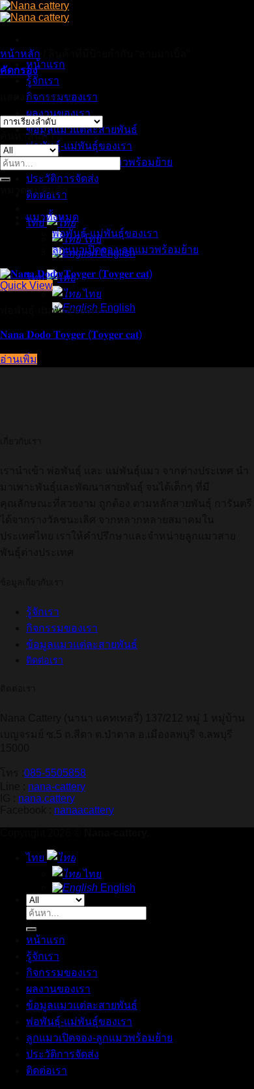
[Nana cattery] (34, 11)
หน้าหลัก (20, 53)
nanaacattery (84, 810)
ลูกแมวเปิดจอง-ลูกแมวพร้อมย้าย (125, 249)
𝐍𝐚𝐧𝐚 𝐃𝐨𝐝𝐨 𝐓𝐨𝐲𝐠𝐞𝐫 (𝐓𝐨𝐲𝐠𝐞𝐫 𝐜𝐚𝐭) (71, 334)
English (116, 887)
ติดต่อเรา (46, 1070)
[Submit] (5, 179)
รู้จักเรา (42, 80)
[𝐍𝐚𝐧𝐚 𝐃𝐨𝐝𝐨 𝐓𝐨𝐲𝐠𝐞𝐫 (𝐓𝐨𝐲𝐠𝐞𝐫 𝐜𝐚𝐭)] (76, 273)
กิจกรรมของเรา (62, 628)
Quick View (26, 285)
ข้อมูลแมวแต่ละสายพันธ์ (81, 129)
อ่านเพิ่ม (18, 359)
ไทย (36, 222)
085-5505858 (55, 772)
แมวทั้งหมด (52, 216)
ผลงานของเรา (58, 113)
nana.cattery (46, 798)
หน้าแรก (45, 64)
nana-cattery (56, 786)
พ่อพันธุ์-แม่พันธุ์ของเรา (79, 145)
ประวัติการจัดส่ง (62, 178)
